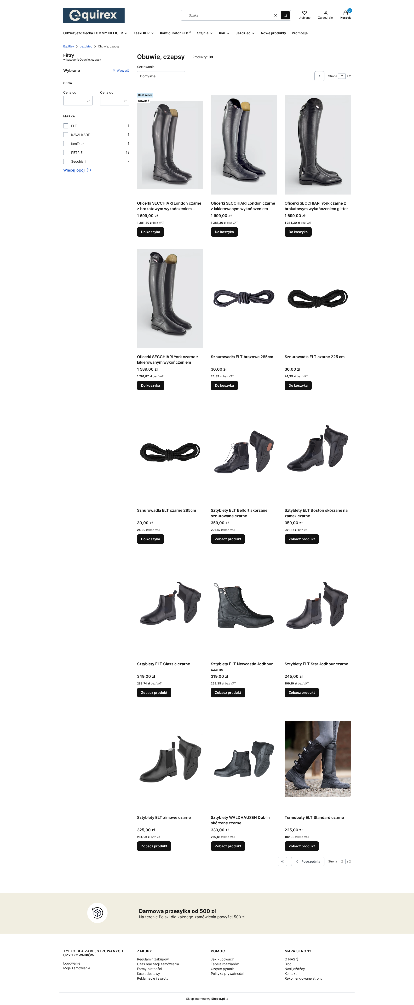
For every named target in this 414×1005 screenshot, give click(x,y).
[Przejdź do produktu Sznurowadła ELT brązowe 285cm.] (244, 298)
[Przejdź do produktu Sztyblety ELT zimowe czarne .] (170, 759)
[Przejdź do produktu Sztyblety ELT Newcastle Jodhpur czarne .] (244, 605)
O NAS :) (291, 959)
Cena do (106, 92)
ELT (74, 126)
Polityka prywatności (227, 973)
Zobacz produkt (228, 539)
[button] (285, 15)
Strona (332, 76)
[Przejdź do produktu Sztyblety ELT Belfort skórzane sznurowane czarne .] (244, 452)
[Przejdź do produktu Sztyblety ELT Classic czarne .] (170, 605)
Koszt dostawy (148, 973)
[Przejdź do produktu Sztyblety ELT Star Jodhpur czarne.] (318, 605)
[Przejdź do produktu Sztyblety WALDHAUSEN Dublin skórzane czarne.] (244, 759)
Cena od (69, 92)
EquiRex (68, 46)
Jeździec (86, 46)
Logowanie (71, 963)
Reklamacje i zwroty (152, 978)
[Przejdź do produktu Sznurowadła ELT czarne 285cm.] (170, 452)
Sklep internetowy (205, 998)
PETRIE (76, 152)
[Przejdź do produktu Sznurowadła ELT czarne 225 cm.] (318, 298)
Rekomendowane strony (303, 978)
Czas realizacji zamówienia (158, 964)
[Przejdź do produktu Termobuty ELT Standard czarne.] (318, 759)
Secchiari (78, 161)
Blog (288, 964)
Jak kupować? (222, 959)
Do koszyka (150, 232)
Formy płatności (149, 969)
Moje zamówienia (76, 968)
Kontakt (291, 973)
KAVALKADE (80, 135)
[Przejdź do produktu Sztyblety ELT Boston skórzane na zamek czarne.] (318, 452)
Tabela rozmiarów (225, 964)
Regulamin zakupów (153, 959)
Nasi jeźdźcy (295, 969)
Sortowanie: (146, 67)
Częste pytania (223, 969)
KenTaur (77, 144)
